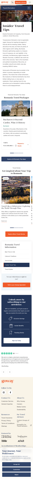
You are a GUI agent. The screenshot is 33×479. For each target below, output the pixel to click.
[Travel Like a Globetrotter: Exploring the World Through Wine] (15, 190)
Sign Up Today (16, 340)
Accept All (16, 464)
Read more (4, 221)
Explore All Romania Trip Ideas (16, 159)
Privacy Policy (6, 420)
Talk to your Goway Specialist (17, 285)
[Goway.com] (5, 2)
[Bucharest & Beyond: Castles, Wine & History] (15, 124)
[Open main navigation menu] (29, 2)
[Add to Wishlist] (28, 103)
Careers (19, 404)
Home (3, 12)
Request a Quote (21, 2)
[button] (23, 144)
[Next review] (9, 372)
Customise (16, 469)
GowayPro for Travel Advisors (22, 425)
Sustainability (21, 409)
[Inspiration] (5, 178)
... (7, 12)
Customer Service (7, 401)
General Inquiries (6, 404)
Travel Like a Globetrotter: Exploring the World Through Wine (15, 207)
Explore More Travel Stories (16, 234)
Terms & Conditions (7, 423)
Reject (16, 474)
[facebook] (10, 392)
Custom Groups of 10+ (23, 421)
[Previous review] (3, 372)
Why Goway (21, 401)
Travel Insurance (6, 418)
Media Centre (21, 407)
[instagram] (3, 392)
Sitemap (4, 426)
